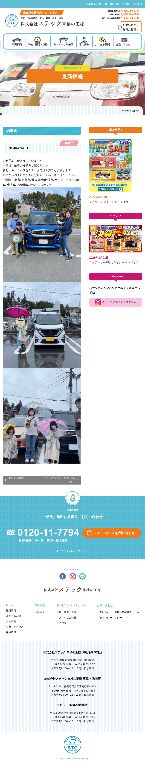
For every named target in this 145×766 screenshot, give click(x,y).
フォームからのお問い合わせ (114, 533)
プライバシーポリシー (74, 550)
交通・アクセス (124, 44)
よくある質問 (102, 44)
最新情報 (11, 610)
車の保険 (84, 44)
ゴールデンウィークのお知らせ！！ (60, 480)
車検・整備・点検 (38, 44)
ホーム (9, 605)
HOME (125, 110)
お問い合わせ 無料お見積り (131, 27)
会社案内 (11, 621)
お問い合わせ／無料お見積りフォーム (118, 612)
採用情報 (11, 632)
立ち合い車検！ (17, 478)
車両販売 (17, 44)
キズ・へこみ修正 (63, 44)
